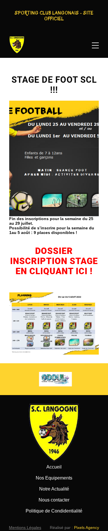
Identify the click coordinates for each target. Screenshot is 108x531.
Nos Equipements (54, 477)
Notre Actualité (54, 488)
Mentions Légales (25, 527)
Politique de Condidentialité (54, 510)
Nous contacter (54, 499)
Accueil (54, 466)
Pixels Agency (86, 527)
